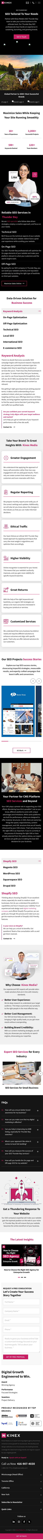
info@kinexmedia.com (20, 1468)
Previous (3, 1074)
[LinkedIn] (14, 1522)
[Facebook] (24, 1522)
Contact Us (7, 427)
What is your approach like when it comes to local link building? (16, 1142)
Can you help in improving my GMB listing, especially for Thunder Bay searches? (16, 1132)
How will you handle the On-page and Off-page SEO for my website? (18, 1161)
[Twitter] (29, 1522)
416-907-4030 (26, 1464)
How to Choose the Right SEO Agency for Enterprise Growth (21, 1271)
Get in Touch (21, 37)
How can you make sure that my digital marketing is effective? (18, 1120)
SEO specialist (12, 221)
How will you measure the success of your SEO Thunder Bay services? (17, 1152)
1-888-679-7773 (7, 1468)
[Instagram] (19, 1522)
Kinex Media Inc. (20, 1530)
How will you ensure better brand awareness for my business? (16, 1111)
